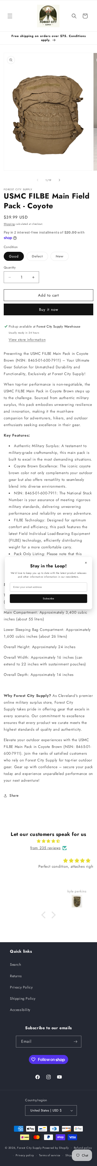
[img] (48, 841)
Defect (40, 257)
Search (15, 964)
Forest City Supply (29, 1147)
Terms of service (49, 1155)
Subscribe (48, 598)
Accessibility (20, 1009)
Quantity (10, 267)
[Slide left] (37, 180)
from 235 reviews (45, 848)
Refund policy (83, 1148)
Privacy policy (25, 1155)
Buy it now (48, 309)
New (62, 257)
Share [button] (14, 795)
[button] (9, 16)
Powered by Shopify (56, 1147)
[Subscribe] (75, 1041)
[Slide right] (59, 180)
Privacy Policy (21, 987)
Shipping (9, 224)
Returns (16, 975)
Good (14, 256)
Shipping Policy (23, 998)
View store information (27, 339)
